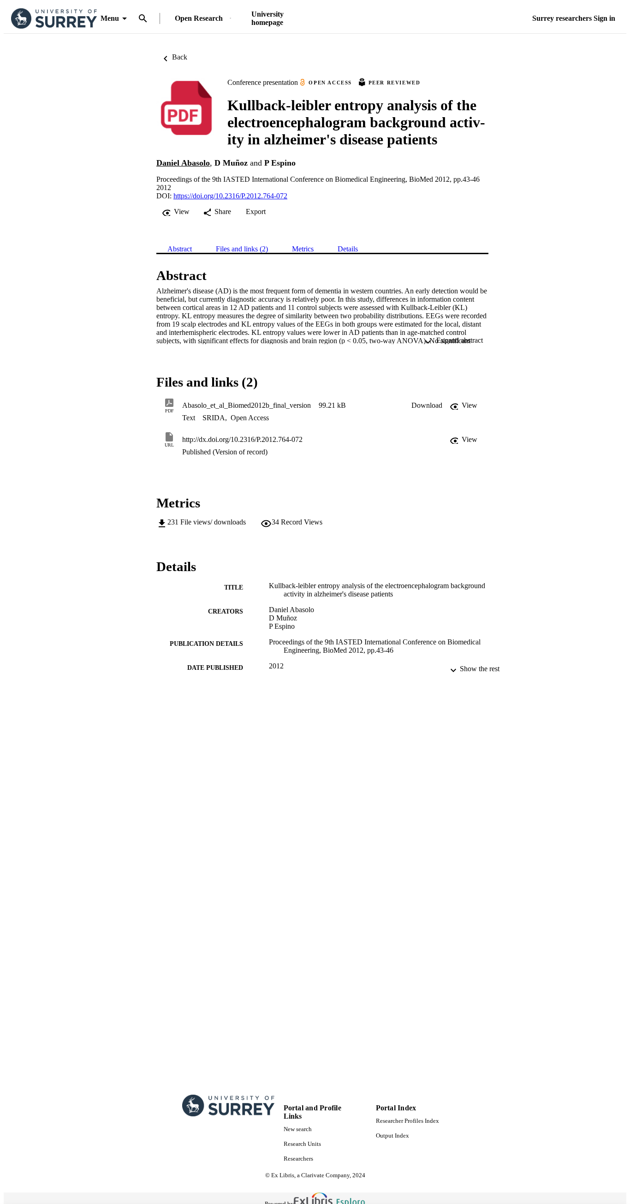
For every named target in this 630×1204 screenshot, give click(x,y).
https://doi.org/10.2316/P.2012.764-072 (230, 196)
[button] (427, 405)
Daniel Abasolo (183, 162)
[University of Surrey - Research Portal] (54, 18)
